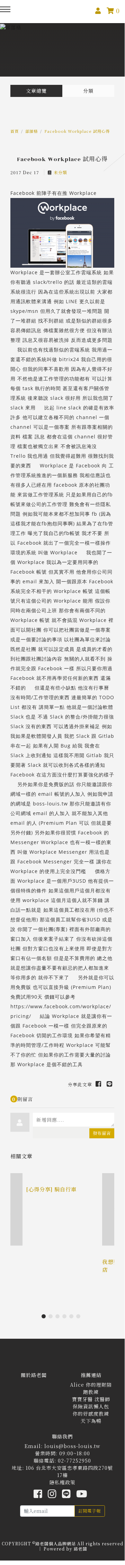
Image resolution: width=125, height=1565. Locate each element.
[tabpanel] (62, 1204)
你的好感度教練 (91, 1413)
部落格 (31, 131)
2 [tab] (51, 1317)
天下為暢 (91, 1420)
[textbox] (73, 1120)
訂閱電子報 (89, 1510)
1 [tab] (45, 1317)
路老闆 (80, 1549)
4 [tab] (65, 1317)
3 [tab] (58, 1317)
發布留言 (102, 1133)
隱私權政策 (62, 1482)
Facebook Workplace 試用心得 (77, 131)
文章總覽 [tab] (36, 90)
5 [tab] (72, 1317)
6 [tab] (79, 1317)
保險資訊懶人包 (91, 1406)
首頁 (14, 131)
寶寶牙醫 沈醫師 (91, 1399)
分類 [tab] (88, 90)
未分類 (60, 172)
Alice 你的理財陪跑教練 (91, 1388)
